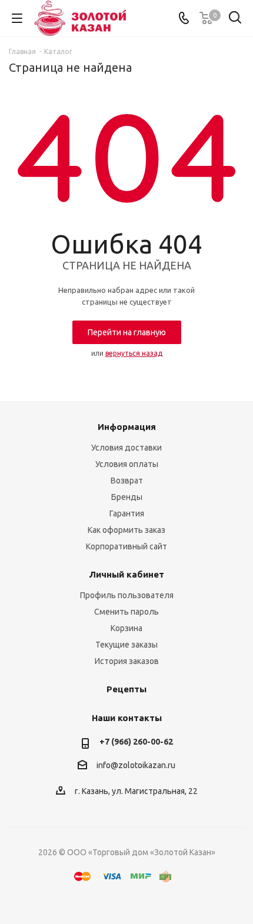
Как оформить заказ (126, 530)
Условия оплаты (126, 464)
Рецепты (126, 689)
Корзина (126, 628)
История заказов (127, 661)
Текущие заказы (126, 644)
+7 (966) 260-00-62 (136, 741)
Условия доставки (126, 447)
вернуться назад (133, 353)
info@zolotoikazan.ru (135, 765)
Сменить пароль (126, 611)
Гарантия (126, 513)
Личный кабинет (126, 574)
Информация (127, 427)
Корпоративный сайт (126, 546)
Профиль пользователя (127, 595)
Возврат (127, 480)
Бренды (126, 497)
